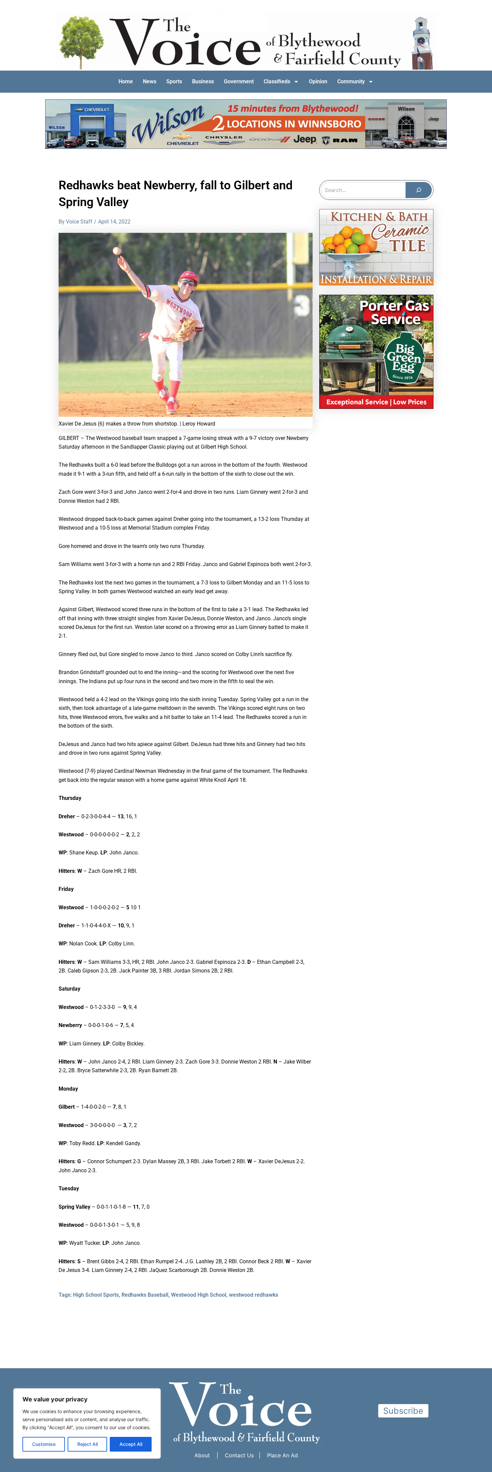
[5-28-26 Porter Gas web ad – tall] (376, 351)
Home (125, 81)
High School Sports (96, 1295)
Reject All (87, 1444)
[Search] (419, 190)
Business (203, 81)
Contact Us (239, 1455)
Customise (44, 1444)
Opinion (318, 81)
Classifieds (277, 81)
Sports (174, 81)
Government (239, 81)
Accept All (130, 1444)
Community (351, 81)
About (202, 1455)
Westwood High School (198, 1295)
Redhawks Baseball (144, 1295)
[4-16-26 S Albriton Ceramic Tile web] (376, 246)
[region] (87, 1423)
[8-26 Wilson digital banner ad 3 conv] (246, 123)
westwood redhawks (253, 1295)
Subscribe (403, 1411)
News (149, 81)
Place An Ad (282, 1455)
